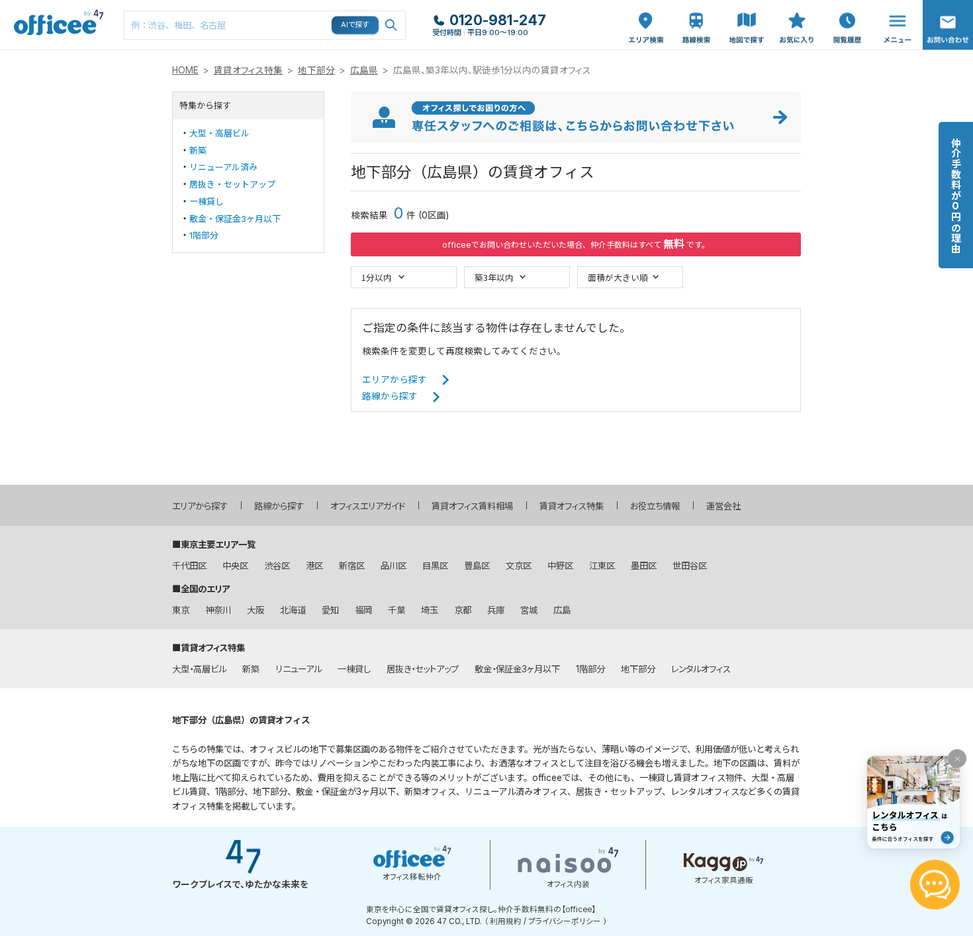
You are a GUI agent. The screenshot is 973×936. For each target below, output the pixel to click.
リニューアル (298, 669)
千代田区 (189, 565)
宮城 (528, 610)
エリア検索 (646, 14)
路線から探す (390, 396)
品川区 (393, 565)
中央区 (235, 565)
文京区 (519, 565)
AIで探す (355, 24)
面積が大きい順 (618, 277)
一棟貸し (206, 201)
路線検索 (695, 7)
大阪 (255, 610)
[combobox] (264, 25)
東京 (180, 610)
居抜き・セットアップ (232, 184)
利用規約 (506, 921)
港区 (314, 565)
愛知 (330, 610)
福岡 (363, 610)
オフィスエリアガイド (367, 506)
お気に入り (797, 14)
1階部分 (203, 235)
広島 (562, 610)
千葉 (396, 610)
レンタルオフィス (701, 669)
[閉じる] (957, 758)
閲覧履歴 (846, 7)
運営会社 (723, 506)
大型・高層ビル (219, 133)
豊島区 (477, 565)
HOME (185, 70)
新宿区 (352, 565)
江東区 (602, 565)
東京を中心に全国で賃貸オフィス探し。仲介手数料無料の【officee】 (481, 909)
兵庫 (495, 610)
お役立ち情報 (655, 506)
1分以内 (376, 277)
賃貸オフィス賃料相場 (472, 506)
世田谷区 (689, 565)
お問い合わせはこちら (948, 21)
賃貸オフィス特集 (248, 70)
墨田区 (644, 565)
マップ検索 (746, 14)
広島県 (364, 70)
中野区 (560, 565)
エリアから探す (394, 379)
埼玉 (429, 610)
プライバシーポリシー (564, 921)
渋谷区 (277, 565)
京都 (462, 610)
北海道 (293, 610)
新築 (198, 150)
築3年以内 (494, 277)
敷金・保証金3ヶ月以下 (235, 218)
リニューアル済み (223, 167)
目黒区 (435, 565)
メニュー (894, 7)
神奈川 (218, 610)
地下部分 (316, 70)
